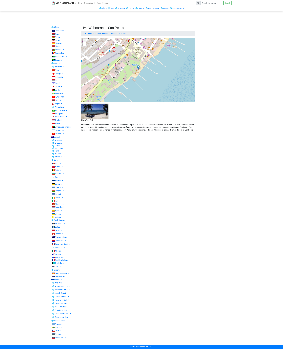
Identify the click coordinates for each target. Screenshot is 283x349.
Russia (164, 8)
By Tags (97, 3)
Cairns (57, 146)
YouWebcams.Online (66, 3)
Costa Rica (59, 241)
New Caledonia (61, 273)
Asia (111, 8)
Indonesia (59, 77)
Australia (120, 8)
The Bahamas (60, 263)
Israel (57, 83)
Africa (103, 8)
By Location (88, 3)
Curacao (58, 334)
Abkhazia (58, 67)
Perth (57, 151)
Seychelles (59, 53)
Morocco (58, 46)
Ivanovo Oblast (61, 297)
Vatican (58, 217)
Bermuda (58, 230)
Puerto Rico (59, 257)
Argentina (58, 324)
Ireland (57, 198)
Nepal (57, 104)
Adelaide (58, 140)
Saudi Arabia (60, 111)
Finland (58, 180)
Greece (58, 187)
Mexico (58, 251)
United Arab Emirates (63, 127)
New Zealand (60, 276)
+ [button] (84, 40)
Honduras (58, 247)
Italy (56, 201)
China (57, 70)
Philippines (59, 107)
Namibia (58, 50)
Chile (57, 331)
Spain (57, 211)
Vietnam (58, 134)
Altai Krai (58, 283)
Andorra (58, 163)
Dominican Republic (62, 244)
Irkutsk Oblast (60, 293)
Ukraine (58, 214)
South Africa (59, 56)
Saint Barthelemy (61, 260)
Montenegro (59, 204)
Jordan (57, 90)
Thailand (58, 120)
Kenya (57, 40)
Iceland (58, 194)
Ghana (57, 37)
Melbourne (59, 148)
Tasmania (58, 156)
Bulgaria (58, 174)
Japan (57, 87)
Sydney (58, 154)
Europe (130, 8)
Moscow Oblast (61, 307)
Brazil (57, 327)
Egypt (57, 34)
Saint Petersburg (61, 310)
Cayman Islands (61, 237)
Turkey (57, 123)
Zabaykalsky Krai (61, 317)
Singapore (59, 114)
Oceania (139, 8)
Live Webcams (89, 33)
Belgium (58, 170)
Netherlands (59, 207)
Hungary (58, 191)
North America (152, 8)
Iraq (56, 80)
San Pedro (122, 33)
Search (227, 3)
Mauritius (58, 43)
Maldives (58, 100)
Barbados (58, 223)
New (80, 3)
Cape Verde (59, 31)
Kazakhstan (59, 93)
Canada (58, 234)
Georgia (58, 74)
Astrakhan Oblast (61, 290)
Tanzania (58, 60)
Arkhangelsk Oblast (62, 286)
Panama (58, 254)
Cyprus (57, 177)
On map (105, 3)
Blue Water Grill (87, 120)
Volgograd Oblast (61, 314)
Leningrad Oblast (61, 303)
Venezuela (59, 338)
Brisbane (58, 143)
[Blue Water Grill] (138, 67)
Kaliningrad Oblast (62, 300)
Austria (57, 167)
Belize (57, 227)
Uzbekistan (59, 130)
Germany (58, 184)
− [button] (84, 44)
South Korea (59, 117)
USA (56, 266)
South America (177, 8)
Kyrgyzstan (59, 97)
